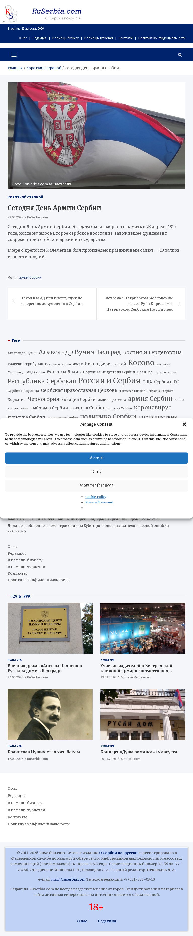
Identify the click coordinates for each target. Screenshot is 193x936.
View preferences (96, 485)
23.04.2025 (15, 217)
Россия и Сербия (109, 380)
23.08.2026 (108, 677)
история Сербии (120, 408)
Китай (119, 364)
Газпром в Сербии (58, 364)
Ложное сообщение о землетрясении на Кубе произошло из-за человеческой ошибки (88, 525)
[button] (185, 424)
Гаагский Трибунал (25, 364)
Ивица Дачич (98, 363)
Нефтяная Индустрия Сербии (109, 372)
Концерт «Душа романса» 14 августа (138, 752)
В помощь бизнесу (65, 38)
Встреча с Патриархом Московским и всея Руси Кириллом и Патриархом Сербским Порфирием (139, 304)
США (147, 381)
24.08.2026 (15, 677)
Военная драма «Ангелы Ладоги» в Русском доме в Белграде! (45, 668)
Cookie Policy (95, 497)
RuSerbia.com (37, 217)
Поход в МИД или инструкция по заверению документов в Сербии (51, 301)
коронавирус (152, 407)
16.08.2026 (15, 758)
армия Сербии (30, 277)
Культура (15, 660)
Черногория (43, 399)
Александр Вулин (22, 353)
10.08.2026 (108, 758)
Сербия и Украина (23, 391)
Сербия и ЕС (166, 381)
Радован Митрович (135, 677)
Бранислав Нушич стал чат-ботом (44, 752)
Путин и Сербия (166, 372)
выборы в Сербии (49, 408)
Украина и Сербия (160, 391)
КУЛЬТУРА (20, 596)
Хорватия (17, 400)
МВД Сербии (35, 372)
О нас (23, 38)
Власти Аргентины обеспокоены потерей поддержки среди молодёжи (74, 518)
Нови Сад (145, 372)
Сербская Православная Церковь (79, 390)
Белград (109, 352)
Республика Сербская (42, 381)
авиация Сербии (78, 399)
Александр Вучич (67, 352)
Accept (96, 457)
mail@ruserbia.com (68, 879)
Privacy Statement (99, 502)
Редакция (39, 38)
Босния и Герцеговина (152, 352)
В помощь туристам (98, 38)
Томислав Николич (132, 391)
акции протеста (112, 400)
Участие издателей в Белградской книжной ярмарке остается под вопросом (136, 670)
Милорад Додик (64, 371)
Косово (141, 362)
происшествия (157, 417)
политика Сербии (108, 417)
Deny (96, 471)
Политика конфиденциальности (161, 38)
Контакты (126, 38)
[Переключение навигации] (14, 54)
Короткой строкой (25, 197)
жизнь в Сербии (88, 408)
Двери (78, 364)
